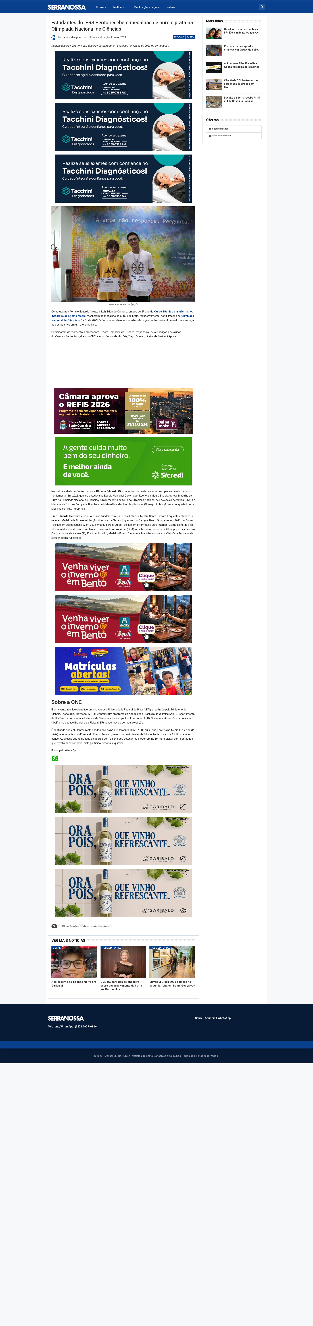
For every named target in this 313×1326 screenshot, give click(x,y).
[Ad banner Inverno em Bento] (123, 567)
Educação (179, 37)
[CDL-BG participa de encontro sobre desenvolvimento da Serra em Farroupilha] (123, 962)
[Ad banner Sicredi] (123, 461)
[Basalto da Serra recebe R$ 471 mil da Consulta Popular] (214, 102)
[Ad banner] (123, 670)
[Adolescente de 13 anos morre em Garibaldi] (74, 962)
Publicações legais (146, 7)
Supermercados (220, 129)
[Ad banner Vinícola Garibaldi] (123, 892)
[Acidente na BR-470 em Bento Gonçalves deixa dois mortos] (214, 67)
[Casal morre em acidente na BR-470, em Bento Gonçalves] (214, 33)
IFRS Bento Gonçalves (69, 926)
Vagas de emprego (221, 135)
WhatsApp (224, 1018)
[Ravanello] (123, 789)
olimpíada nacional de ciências (96, 926)
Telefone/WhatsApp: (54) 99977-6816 (72, 1026)
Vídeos (171, 7)
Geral (56, 947)
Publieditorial (111, 947)
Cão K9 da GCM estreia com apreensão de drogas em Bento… (241, 84)
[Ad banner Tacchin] (123, 74)
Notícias (118, 7)
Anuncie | (211, 1018)
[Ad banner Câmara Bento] (123, 410)
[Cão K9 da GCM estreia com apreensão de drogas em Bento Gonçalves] (214, 84)
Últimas (101, 7)
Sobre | (200, 1018)
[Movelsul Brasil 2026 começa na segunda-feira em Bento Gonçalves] (172, 962)
